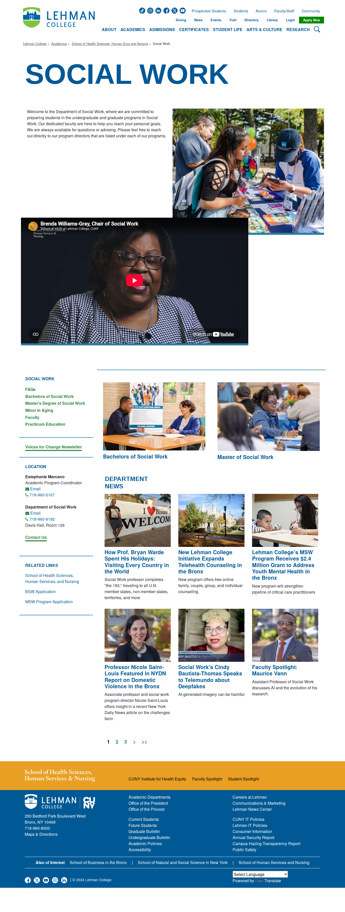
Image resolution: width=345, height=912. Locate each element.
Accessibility (140, 849)
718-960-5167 (42, 495)
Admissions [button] (162, 29)
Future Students (143, 825)
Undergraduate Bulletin (149, 837)
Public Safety (244, 849)
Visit (232, 20)
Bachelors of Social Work (49, 396)
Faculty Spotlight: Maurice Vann (274, 670)
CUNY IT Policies (248, 819)
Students (241, 11)
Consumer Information (252, 831)
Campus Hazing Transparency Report (266, 843)
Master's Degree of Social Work (55, 403)
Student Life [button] (227, 29)
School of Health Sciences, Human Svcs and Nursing (110, 43)
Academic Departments (149, 797)
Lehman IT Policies (250, 825)
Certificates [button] (194, 29)
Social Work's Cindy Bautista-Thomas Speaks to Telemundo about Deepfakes (210, 676)
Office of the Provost (146, 809)
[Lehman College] (59, 20)
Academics (59, 43)
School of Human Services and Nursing (274, 862)
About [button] (109, 29)
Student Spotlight (243, 779)
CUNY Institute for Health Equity (157, 779)
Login (290, 20)
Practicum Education (45, 423)
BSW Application (40, 591)
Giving (181, 20)
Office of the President (148, 803)
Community (312, 11)
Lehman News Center (252, 809)
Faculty (32, 417)
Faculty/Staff (284, 11)
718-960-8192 (42, 519)
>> (144, 741)
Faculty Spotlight (207, 779)
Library (272, 20)
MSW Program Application (49, 601)
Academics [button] (132, 29)
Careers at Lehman (250, 797)
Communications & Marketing (259, 803)
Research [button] (298, 29)
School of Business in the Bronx (98, 862)
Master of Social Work (245, 457)
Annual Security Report (253, 837)
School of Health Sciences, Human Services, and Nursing (52, 578)
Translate (272, 880)
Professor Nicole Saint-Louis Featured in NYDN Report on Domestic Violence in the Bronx (135, 676)
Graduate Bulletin (144, 831)
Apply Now (311, 20)
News (198, 20)
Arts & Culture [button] (264, 29)
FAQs (30, 389)
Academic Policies (145, 843)
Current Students (144, 819)
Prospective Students (207, 11)
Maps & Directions (41, 834)
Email (35, 489)
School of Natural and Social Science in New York (183, 862)
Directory (251, 20)
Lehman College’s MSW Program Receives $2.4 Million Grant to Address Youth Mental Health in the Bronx (283, 564)
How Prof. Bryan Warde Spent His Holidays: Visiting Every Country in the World (137, 561)
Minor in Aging (39, 410)
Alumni (261, 11)
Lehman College (34, 43)
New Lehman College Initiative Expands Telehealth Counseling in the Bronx (210, 561)
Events (216, 20)
